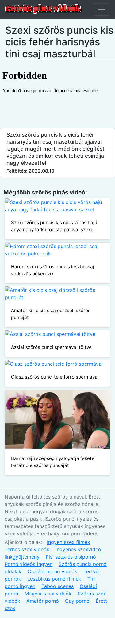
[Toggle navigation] (101, 9)
